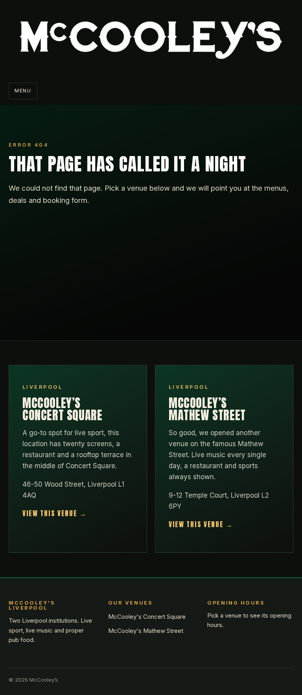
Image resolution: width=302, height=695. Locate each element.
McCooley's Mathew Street (145, 630)
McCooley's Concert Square (147, 616)
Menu (23, 91)
